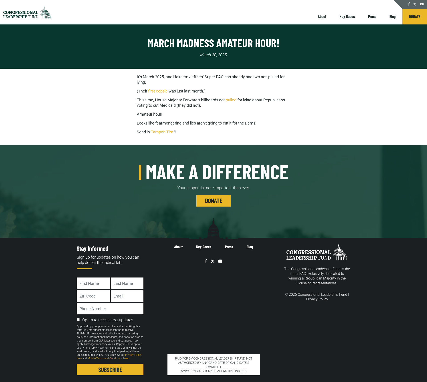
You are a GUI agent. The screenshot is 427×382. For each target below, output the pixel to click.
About (322, 16)
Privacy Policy (317, 299)
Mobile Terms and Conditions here (108, 358)
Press (372, 16)
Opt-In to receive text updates (107, 320)
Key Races (347, 16)
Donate (414, 16)
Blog (392, 16)
